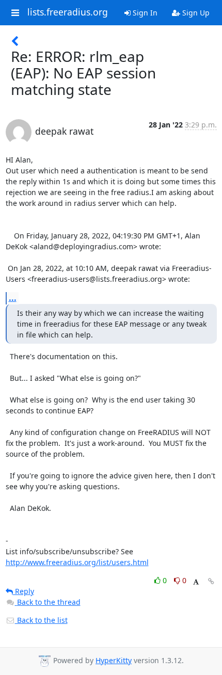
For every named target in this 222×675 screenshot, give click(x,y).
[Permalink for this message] (211, 581)
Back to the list (41, 620)
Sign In (144, 13)
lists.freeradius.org (67, 12)
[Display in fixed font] (196, 582)
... (13, 297)
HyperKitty (114, 660)
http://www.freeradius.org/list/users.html (77, 562)
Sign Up (195, 13)
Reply (23, 591)
